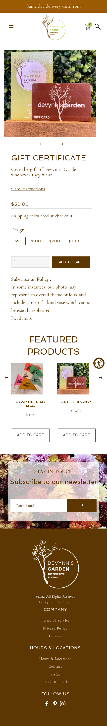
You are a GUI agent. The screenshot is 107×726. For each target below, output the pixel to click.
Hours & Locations (55, 658)
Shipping (19, 216)
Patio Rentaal (55, 682)
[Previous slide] (41, 143)
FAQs (55, 674)
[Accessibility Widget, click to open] (99, 363)
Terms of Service (55, 620)
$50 (19, 241)
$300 (73, 241)
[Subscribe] (82, 505)
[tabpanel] (52, 89)
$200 (54, 241)
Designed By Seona (55, 602)
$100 (36, 241)
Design (17, 230)
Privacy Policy (55, 628)
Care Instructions (28, 189)
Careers (55, 636)
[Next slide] (62, 143)
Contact (55, 666)
